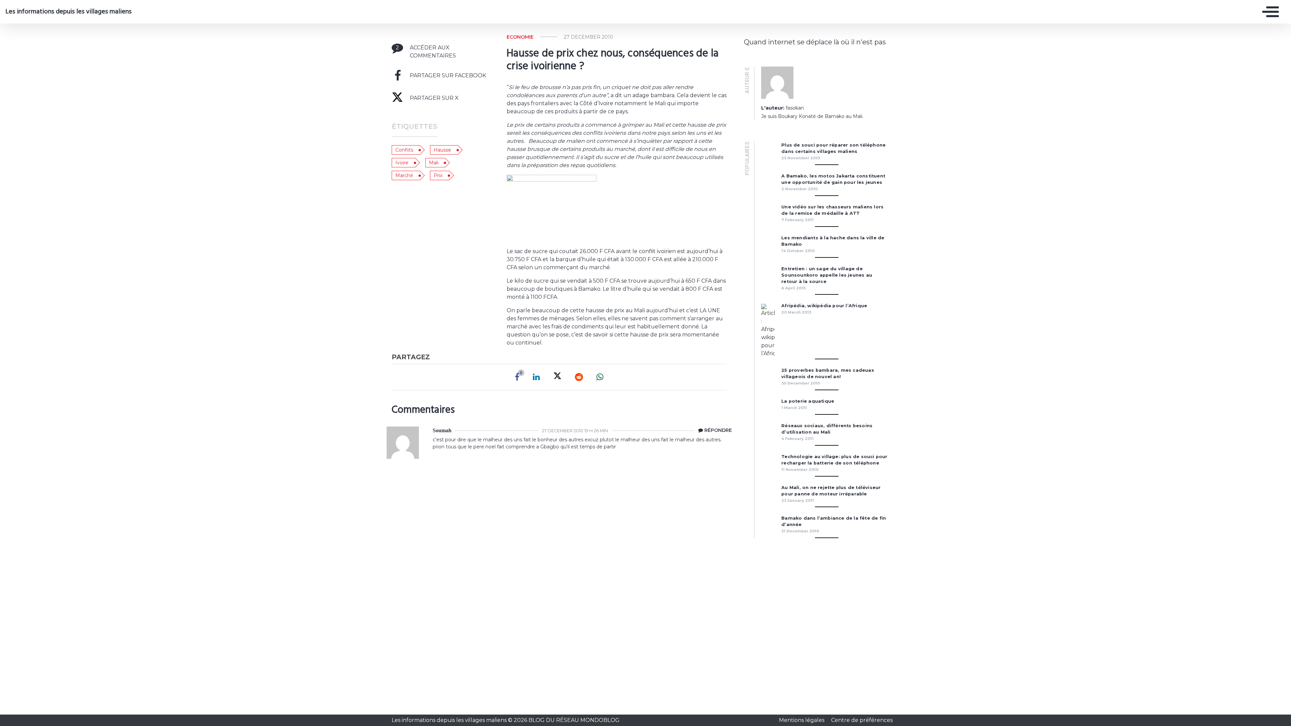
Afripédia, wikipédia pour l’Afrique (824, 305)
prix (438, 175)
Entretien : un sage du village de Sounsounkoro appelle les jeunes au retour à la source (826, 275)
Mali (433, 163)
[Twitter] (557, 377)
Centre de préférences (862, 720)
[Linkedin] (536, 377)
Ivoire (401, 163)
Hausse (442, 150)
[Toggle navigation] (1269, 12)
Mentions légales (802, 720)
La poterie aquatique (807, 401)
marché (404, 175)
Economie (520, 37)
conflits (404, 150)
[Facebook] (517, 377)
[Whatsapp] (599, 377)
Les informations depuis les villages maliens (68, 11)
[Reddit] (579, 377)
